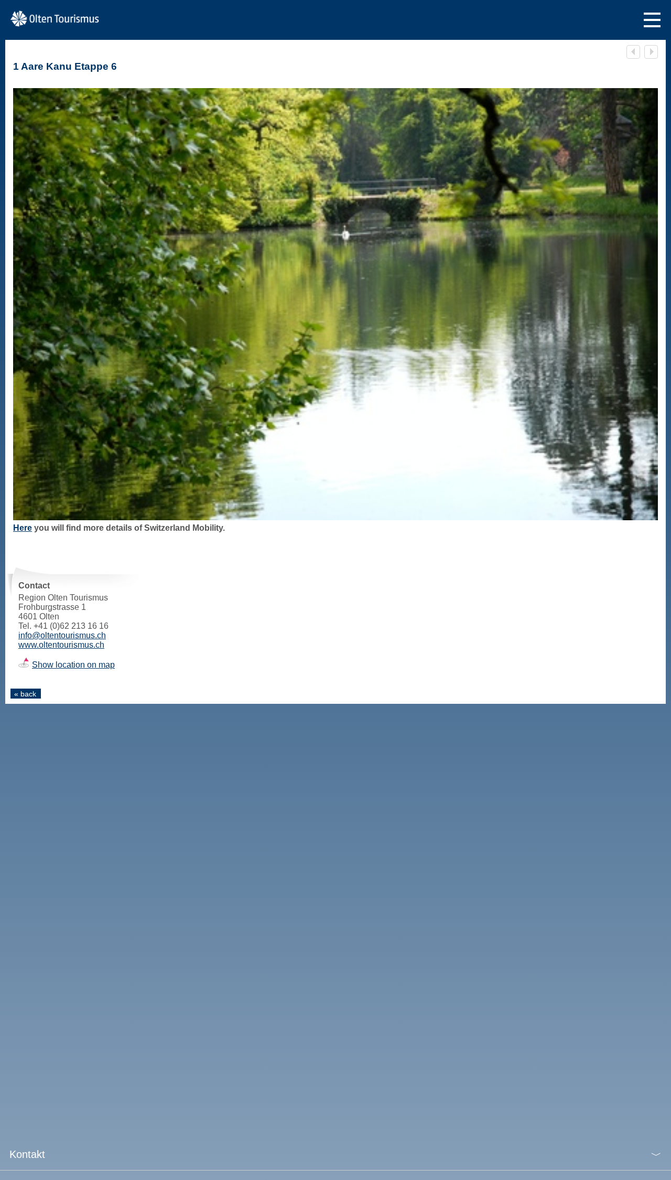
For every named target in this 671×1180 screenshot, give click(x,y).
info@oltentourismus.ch (62, 635)
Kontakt (27, 1154)
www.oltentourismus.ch (61, 644)
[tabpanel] (335, 304)
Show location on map (73, 664)
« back (25, 694)
